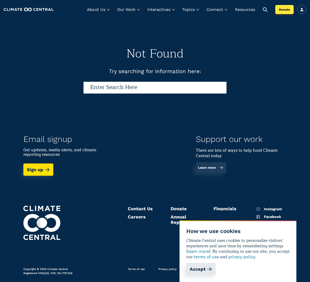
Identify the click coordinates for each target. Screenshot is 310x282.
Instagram (273, 209)
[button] (98, 9)
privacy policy (241, 256)
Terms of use (136, 269)
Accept (198, 269)
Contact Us (140, 208)
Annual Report (178, 219)
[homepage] (29, 9)
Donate (284, 9)
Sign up (35, 169)
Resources (245, 9)
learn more (198, 251)
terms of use (206, 256)
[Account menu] (301, 9)
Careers (137, 217)
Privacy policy (167, 269)
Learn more (207, 167)
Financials (225, 208)
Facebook (272, 217)
